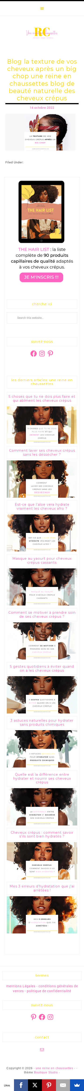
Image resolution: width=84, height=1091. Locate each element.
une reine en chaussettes (42, 32)
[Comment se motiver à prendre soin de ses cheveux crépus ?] (42, 658)
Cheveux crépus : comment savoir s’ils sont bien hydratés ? (42, 834)
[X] (35, 1085)
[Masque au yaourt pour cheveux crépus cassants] (42, 604)
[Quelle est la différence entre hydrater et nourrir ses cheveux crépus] (42, 824)
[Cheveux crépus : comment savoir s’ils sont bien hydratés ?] (42, 878)
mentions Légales (20, 986)
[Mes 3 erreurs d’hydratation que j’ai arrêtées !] (42, 932)
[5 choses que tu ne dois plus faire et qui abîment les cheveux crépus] (42, 442)
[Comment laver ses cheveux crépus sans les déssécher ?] (42, 496)
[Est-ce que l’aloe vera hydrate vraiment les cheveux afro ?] (42, 550)
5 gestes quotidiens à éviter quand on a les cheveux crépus (42, 668)
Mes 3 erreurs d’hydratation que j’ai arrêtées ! (42, 888)
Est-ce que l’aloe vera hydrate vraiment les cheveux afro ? (42, 506)
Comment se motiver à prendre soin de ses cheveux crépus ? (42, 614)
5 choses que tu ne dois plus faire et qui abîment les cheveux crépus (42, 398)
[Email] (63, 1085)
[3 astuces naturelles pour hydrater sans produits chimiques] (42, 766)
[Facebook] (21, 1085)
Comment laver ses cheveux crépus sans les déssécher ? (42, 452)
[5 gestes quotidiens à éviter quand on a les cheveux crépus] (42, 712)
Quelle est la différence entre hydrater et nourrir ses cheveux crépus (42, 778)
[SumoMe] (77, 1085)
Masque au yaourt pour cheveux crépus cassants (42, 560)
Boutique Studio (46, 1072)
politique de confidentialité (49, 991)
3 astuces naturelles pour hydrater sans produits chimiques (42, 722)
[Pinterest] (49, 1085)
